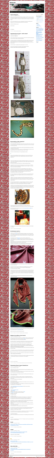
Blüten (38, 29)
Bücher (20, 362)
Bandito (38, 28)
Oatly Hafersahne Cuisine (15, 389)
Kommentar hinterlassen (18, 228)
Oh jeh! (11, 422)
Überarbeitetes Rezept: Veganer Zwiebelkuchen (19, 365)
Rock (37, 36)
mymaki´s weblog (38, 25)
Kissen (41, 34)
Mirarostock (18, 237)
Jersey (37, 31)
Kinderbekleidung (39, 33)
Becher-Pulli (42, 28)
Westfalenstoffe (37, 40)
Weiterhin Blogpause (14, 14)
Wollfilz (41, 40)
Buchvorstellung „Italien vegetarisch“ (17, 141)
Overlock (26, 362)
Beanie (40, 28)
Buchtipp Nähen (23, 362)
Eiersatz (13, 392)
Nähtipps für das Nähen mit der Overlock (18, 335)
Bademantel (37, 28)
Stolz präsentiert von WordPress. (40, 456)
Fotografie (39, 30)
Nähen (15, 228)
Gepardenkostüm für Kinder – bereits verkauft (19, 33)
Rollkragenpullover (40, 36)
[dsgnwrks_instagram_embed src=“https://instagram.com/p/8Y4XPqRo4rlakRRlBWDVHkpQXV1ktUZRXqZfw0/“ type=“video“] (20, 449)
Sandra (19, 15)
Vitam (24, 391)
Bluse (36, 29)
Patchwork (37, 35)
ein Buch (24, 338)
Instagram (15, 443)
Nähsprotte (13, 2)
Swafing (19, 238)
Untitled (11, 429)
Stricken (40, 38)
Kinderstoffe (38, 34)
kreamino (37, 20)
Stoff (42, 37)
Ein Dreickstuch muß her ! (15, 231)
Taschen (37, 39)
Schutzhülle (41, 37)
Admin (37, 42)
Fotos (42, 30)
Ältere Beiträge (12, 453)
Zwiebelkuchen (12, 419)
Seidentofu (13, 390)
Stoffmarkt (37, 38)
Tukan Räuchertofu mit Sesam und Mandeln (18, 386)
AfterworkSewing (20, 329)
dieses (16, 233)
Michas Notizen (38, 24)
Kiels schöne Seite (13, 446)
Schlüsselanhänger (38, 37)
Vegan (38, 39)
